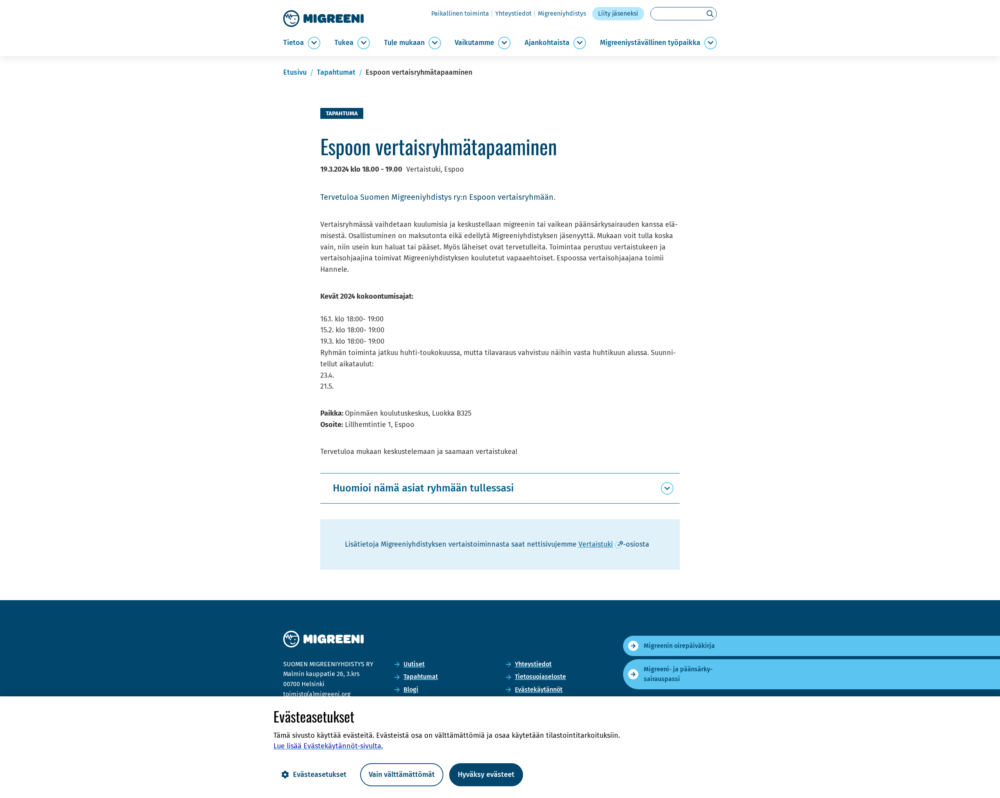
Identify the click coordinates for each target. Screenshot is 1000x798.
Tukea (344, 43)
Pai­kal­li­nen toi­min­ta (460, 13)
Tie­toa (293, 43)
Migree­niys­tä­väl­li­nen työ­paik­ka (650, 43)
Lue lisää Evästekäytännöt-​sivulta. (328, 746)
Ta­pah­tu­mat (421, 676)
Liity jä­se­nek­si (618, 13)
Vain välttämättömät (402, 774)
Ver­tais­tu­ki (601, 544)
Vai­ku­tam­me (474, 43)
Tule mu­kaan (404, 43)
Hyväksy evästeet (486, 774)
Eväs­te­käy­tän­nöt (538, 689)
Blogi (411, 689)
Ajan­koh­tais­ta (547, 43)
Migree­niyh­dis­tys (562, 13)
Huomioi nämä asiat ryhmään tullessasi (423, 488)
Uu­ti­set (414, 664)
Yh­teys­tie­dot (513, 13)
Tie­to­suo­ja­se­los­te (540, 676)
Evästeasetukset (319, 774)
